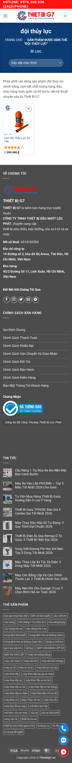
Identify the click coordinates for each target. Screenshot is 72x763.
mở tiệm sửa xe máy (15, 712)
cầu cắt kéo (60, 615)
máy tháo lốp (11, 673)
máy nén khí (31, 660)
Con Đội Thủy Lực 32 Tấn (17, 139)
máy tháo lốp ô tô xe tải (44, 693)
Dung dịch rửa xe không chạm (46, 635)
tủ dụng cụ (43, 725)
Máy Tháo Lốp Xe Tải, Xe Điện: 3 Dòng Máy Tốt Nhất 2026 (38, 564)
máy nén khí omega (52, 660)
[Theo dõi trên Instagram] (14, 299)
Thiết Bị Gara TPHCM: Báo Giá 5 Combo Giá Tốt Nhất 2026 (38, 511)
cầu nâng (9, 622)
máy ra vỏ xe (26, 667)
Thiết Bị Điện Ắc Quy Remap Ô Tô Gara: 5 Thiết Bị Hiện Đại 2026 (38, 538)
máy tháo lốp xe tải (14, 686)
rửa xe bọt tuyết (50, 712)
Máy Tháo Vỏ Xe (31, 699)
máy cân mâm (12, 660)
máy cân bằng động (39, 654)
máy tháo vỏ (11, 699)
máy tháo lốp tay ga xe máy (37, 673)
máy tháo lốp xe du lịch (38, 680)
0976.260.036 (32, 2)
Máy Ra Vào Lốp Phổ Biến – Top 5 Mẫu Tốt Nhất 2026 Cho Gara (39, 485)
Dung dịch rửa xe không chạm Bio (23, 641)
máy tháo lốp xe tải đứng (43, 686)
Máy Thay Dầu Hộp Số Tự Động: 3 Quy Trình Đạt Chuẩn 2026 (39, 524)
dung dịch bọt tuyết (15, 635)
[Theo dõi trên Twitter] (21, 299)
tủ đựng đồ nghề (13, 732)
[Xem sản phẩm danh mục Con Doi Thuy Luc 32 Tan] (18, 119)
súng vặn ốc (11, 719)
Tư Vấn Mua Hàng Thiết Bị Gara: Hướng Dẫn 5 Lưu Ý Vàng (38, 498)
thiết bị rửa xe (29, 719)
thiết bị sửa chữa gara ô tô (19, 725)
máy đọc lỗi (50, 699)
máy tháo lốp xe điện (15, 693)
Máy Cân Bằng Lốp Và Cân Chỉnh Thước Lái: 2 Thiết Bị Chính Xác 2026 (41, 577)
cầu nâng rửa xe (13, 628)
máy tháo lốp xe (13, 680)
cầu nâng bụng (56, 622)
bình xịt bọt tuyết (40, 615)
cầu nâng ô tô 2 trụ (36, 628)
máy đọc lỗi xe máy (15, 706)
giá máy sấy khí (13, 648)
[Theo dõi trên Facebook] (6, 299)
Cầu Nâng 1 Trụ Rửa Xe (31, 622)
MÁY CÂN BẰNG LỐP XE (50, 648)
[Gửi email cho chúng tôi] (28, 299)
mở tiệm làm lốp (39, 706)
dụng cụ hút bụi (54, 641)
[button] (5, 16)
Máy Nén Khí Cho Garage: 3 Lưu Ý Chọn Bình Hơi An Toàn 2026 (39, 590)
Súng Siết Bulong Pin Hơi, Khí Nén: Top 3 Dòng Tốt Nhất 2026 (39, 551)
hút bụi (29, 648)
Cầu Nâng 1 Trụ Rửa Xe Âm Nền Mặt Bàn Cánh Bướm (40, 472)
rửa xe (34, 712)
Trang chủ (13, 40)
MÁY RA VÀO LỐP (14, 654)
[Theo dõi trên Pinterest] (35, 299)
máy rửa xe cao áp (47, 667)
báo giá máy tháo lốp (15, 615)
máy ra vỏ (9, 667)
